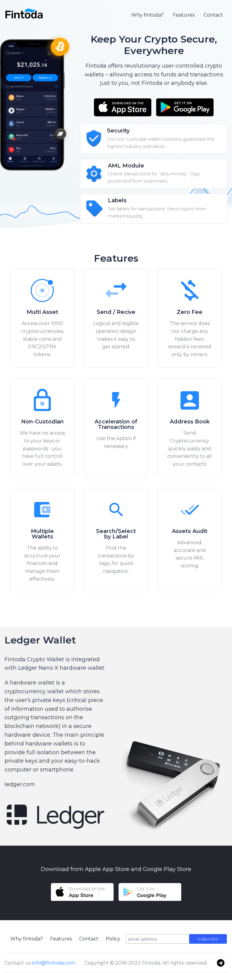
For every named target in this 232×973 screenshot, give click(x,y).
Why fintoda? (147, 15)
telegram (220, 963)
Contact (213, 15)
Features (184, 15)
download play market (185, 107)
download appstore (122, 107)
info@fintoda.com (53, 963)
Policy (113, 939)
